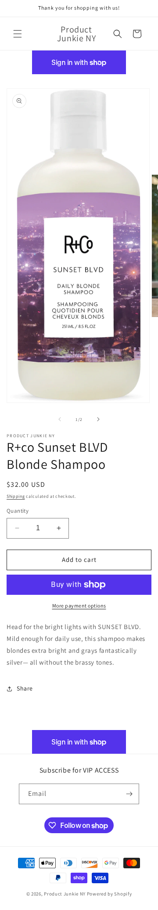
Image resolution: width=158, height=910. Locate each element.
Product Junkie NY (65, 894)
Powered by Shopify (109, 894)
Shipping (16, 496)
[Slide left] (59, 419)
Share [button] (25, 688)
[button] (17, 33)
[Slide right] (98, 419)
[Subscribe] (129, 794)
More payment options (79, 605)
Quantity (18, 510)
